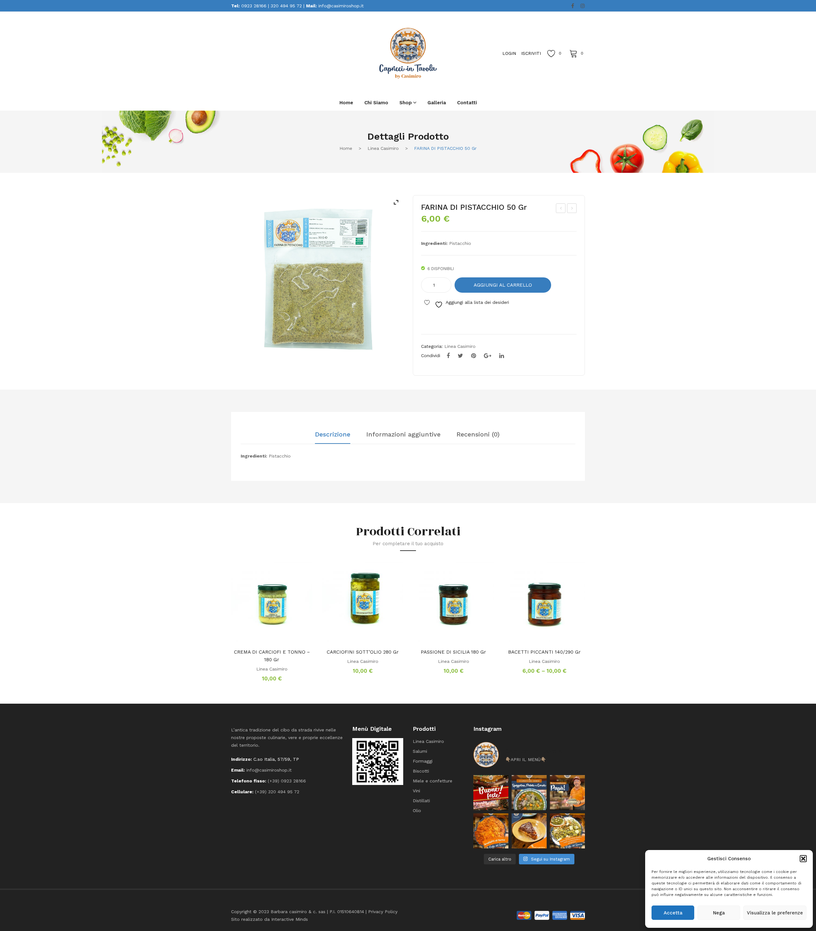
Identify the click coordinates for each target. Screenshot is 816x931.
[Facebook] (572, 6)
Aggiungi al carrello (503, 285)
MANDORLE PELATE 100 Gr (560, 209)
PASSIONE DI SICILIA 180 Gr (453, 652)
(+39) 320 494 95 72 (277, 791)
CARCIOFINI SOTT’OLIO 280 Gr (363, 652)
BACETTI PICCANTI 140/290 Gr (544, 652)
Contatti (467, 103)
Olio (417, 810)
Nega (719, 913)
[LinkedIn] (501, 356)
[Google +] (487, 356)
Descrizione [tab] (332, 434)
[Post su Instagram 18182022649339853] (529, 792)
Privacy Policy (382, 911)
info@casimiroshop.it (341, 5)
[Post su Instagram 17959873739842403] (567, 792)
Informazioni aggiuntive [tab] (403, 434)
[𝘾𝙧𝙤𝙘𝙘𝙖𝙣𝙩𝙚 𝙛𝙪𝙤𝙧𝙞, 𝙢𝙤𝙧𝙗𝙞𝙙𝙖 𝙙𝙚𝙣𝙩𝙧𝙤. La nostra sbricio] (529, 830)
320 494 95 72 (286, 5)
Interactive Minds (289, 919)
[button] (803, 858)
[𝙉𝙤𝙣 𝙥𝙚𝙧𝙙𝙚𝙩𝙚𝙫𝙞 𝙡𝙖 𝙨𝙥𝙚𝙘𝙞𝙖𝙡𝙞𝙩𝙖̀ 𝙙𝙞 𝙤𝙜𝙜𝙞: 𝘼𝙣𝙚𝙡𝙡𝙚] (490, 830)
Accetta (673, 913)
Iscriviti (531, 53)
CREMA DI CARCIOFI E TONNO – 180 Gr (272, 656)
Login (509, 53)
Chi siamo (376, 103)
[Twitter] (460, 356)
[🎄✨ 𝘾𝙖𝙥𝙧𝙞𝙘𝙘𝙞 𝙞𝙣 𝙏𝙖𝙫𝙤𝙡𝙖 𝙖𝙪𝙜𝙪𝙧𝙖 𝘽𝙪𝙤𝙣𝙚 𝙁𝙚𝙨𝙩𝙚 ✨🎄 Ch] (490, 792)
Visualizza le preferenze (775, 913)
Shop (405, 103)
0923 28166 (253, 5)
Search (302, 53)
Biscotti (421, 770)
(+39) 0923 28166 (287, 780)
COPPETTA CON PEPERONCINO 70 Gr (572, 209)
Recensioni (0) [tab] (477, 434)
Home (346, 103)
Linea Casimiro (383, 148)
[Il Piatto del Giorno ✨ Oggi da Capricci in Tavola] (567, 830)
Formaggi (423, 761)
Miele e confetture (432, 780)
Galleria (436, 103)
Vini (416, 790)
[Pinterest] (473, 356)
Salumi (420, 751)
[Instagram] (582, 6)
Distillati (421, 800)
